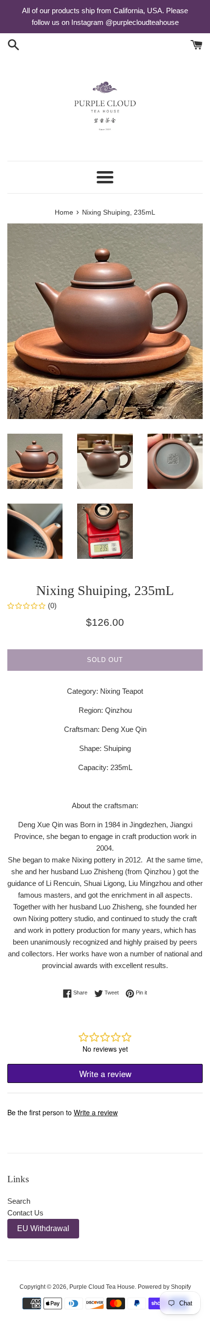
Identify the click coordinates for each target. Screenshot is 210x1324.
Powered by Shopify (164, 1286)
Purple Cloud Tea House (102, 1286)
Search (18, 1201)
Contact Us (25, 1213)
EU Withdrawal (43, 1228)
